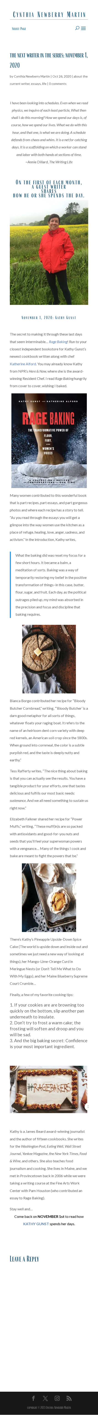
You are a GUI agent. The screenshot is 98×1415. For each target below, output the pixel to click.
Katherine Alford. (23, 364)
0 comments (58, 84)
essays (36, 84)
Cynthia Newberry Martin (32, 76)
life (44, 84)
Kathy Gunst (65, 317)
